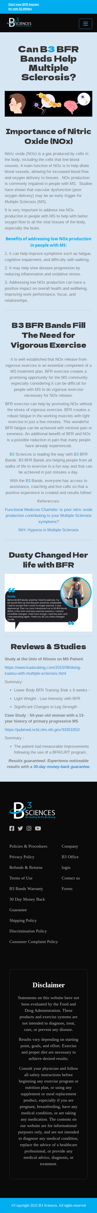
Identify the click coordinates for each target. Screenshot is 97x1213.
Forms (67, 888)
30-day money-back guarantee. (61, 766)
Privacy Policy (21, 856)
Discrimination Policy (28, 931)
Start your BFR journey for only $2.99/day (23, 7)
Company (70, 846)
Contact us (71, 878)
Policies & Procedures (28, 846)
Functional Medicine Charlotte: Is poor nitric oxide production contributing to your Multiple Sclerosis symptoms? (48, 515)
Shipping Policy (23, 920)
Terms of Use (20, 878)
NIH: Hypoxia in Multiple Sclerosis (48, 530)
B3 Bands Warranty (26, 888)
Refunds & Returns (25, 867)
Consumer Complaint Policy (33, 941)
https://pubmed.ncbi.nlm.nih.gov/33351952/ (42, 729)
